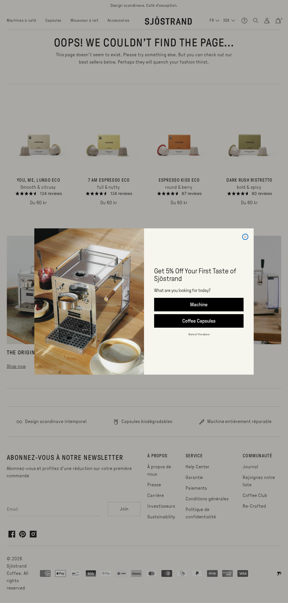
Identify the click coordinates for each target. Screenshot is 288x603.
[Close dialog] (245, 237)
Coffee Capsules (198, 321)
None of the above (199, 334)
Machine (199, 304)
